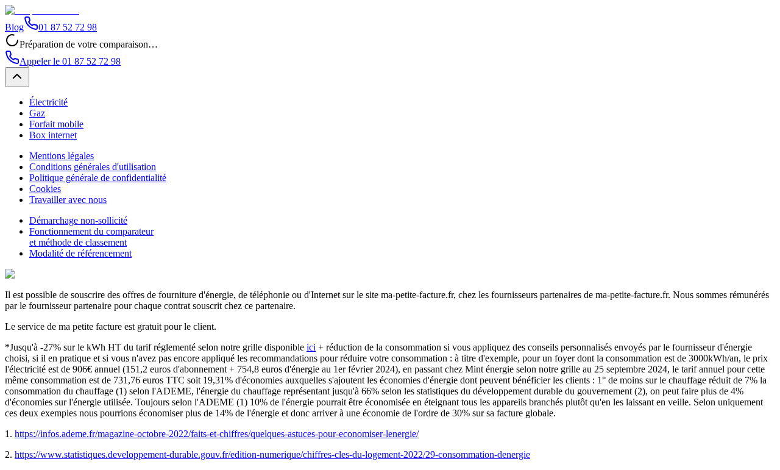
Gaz (37, 113)
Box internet (53, 135)
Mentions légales (61, 156)
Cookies (45, 188)
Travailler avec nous (68, 199)
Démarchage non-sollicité (78, 220)
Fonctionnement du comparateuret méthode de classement (91, 236)
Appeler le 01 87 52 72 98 (70, 61)
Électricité (48, 102)
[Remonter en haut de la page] (17, 77)
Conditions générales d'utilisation (92, 167)
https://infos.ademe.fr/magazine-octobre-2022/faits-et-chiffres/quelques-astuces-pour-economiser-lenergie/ (217, 434)
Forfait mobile (56, 124)
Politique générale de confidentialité (97, 178)
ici (311, 347)
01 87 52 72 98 (67, 27)
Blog (14, 27)
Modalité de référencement (80, 253)
